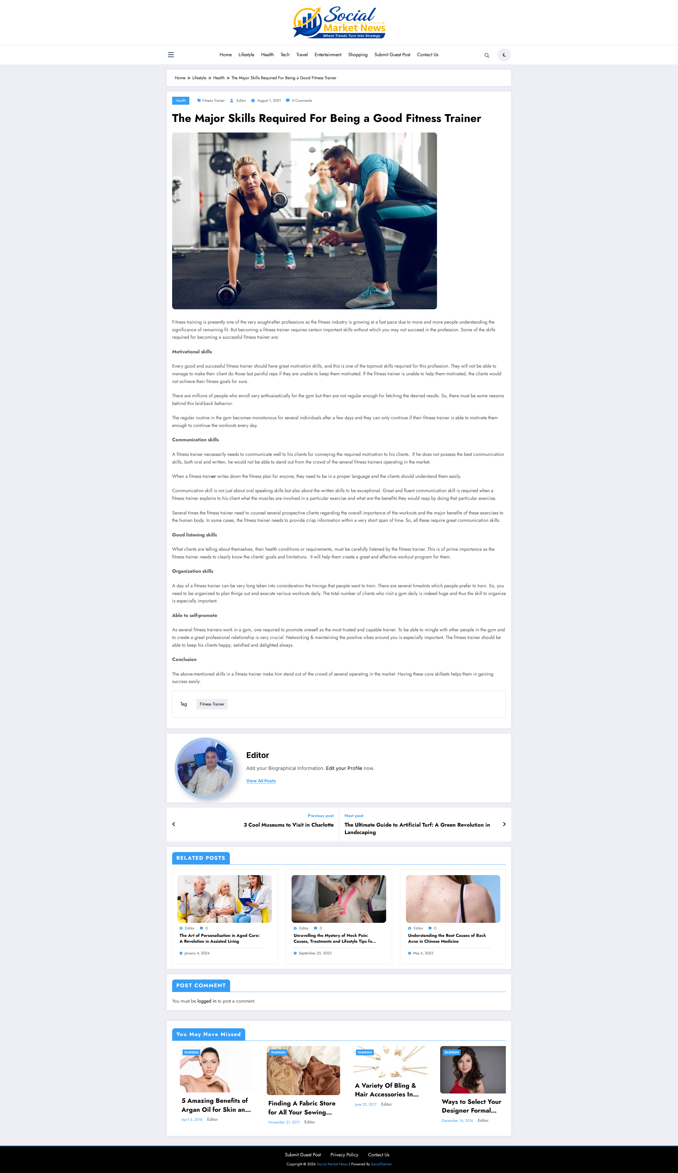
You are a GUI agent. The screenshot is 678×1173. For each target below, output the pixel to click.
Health (267, 54)
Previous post (321, 815)
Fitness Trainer (213, 100)
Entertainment (328, 54)
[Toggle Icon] (171, 55)
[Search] (487, 55)
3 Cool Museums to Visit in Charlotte (289, 825)
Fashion (194, 1052)
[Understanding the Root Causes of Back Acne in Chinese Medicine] (453, 899)
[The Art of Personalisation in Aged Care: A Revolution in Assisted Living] (224, 899)
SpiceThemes (381, 1164)
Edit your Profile (344, 768)
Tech (285, 54)
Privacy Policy (344, 1154)
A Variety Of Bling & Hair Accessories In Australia (215, 1090)
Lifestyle (246, 54)
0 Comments (302, 100)
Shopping (358, 54)
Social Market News (332, 1164)
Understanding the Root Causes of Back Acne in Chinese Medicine (447, 938)
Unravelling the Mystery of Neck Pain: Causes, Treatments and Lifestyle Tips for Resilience (334, 939)
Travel (302, 54)
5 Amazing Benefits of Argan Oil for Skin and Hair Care (478, 1105)
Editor (241, 100)
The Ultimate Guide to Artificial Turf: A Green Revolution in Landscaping (417, 828)
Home (226, 54)
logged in (206, 1001)
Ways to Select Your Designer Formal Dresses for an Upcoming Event (301, 1106)
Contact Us (427, 54)
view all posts (261, 780)
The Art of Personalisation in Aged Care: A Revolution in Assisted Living (220, 938)
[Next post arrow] (504, 824)
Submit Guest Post (392, 54)
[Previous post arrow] (174, 824)
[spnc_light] (504, 54)
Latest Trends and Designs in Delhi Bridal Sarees (392, 1108)
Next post (354, 815)
